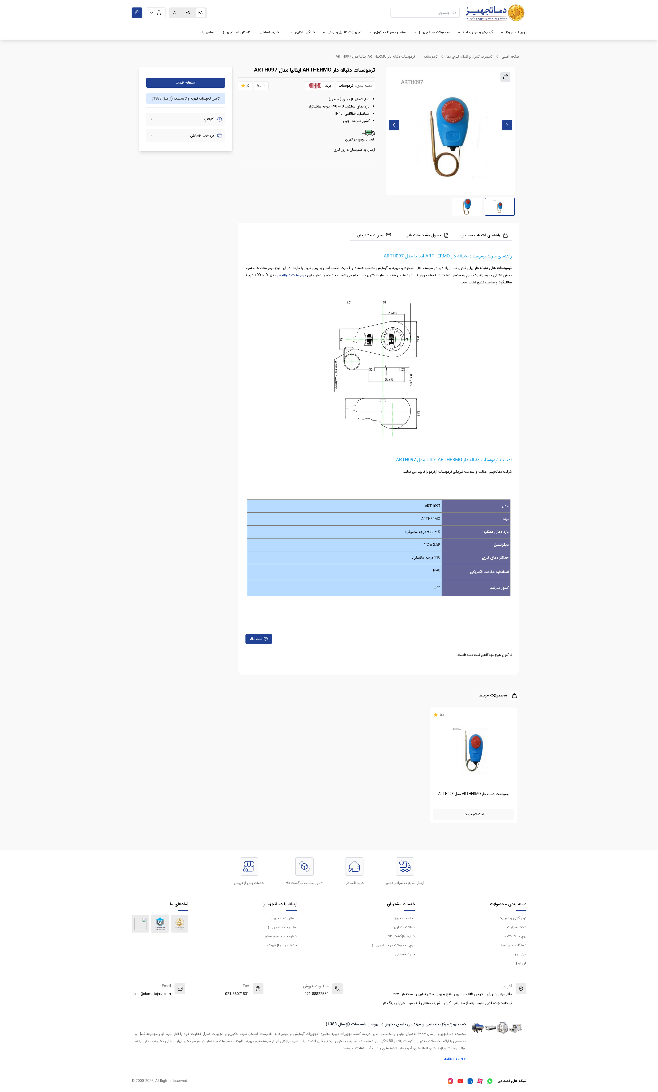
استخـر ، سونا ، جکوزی (390, 32)
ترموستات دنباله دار (291, 275)
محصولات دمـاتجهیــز (434, 32)
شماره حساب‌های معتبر (280, 936)
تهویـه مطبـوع (516, 32)
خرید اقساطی (269, 32)
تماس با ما (206, 32)
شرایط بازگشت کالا (401, 936)
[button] (155, 12)
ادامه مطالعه (455, 1059)
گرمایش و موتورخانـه (478, 32)
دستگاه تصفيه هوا (513, 945)
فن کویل (520, 963)
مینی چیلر (519, 954)
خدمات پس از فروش (282, 945)
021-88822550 (316, 994)
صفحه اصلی (510, 56)
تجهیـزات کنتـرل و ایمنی (344, 32)
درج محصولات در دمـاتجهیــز (393, 945)
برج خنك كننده (515, 936)
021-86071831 (237, 994)
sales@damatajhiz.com (151, 994)
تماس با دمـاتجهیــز (282, 927)
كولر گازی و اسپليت (512, 918)
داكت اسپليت (516, 927)
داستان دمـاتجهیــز (237, 32)
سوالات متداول (404, 927)
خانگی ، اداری (305, 32)
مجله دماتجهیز (405, 918)
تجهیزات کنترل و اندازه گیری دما (469, 56)
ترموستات (430, 56)
